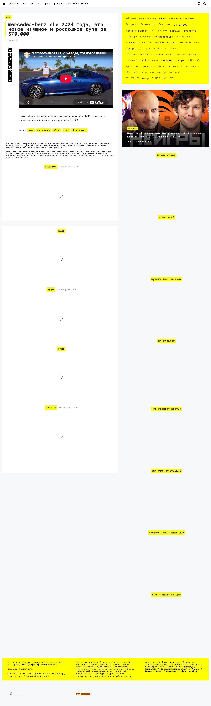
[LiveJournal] (10, 76)
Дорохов (175, 31)
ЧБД (128, 72)
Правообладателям (77, 3)
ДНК (152, 30)
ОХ (139, 48)
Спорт (180, 60)
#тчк (159, 671)
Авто (8, 17)
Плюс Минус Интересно (139, 54)
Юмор (145, 78)
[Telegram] (10, 59)
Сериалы (167, 60)
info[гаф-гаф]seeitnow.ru (39, 664)
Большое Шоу (148, 24)
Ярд (171, 78)
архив (47, 3)
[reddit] (10, 80)
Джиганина (162, 30)
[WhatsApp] (10, 72)
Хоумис (184, 66)
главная (14, 3)
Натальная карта (189, 42)
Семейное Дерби (149, 60)
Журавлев (190, 31)
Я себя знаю (159, 78)
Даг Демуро (43, 130)
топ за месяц (54, 674)
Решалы (192, 54)
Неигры (130, 48)
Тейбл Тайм (193, 60)
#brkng (188, 667)
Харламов (172, 66)
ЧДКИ (135, 72)
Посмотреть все (69, 167)
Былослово (165, 24)
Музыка (171, 42)
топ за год (14, 676)
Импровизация (164, 37)
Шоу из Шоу (176, 72)
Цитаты (195, 66)
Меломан (159, 42)
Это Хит (188, 72)
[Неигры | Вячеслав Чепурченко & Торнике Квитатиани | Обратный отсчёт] (165, 118)
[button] (199, 3)
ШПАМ (152, 72)
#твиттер (171, 671)
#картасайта (189, 671)
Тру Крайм (132, 66)
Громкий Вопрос (137, 31)
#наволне (150, 669)
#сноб (195, 669)
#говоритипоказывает (174, 669)
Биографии (132, 24)
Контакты (132, 42)
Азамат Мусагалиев (182, 18)
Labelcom (131, 18)
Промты (170, 54)
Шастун (162, 72)
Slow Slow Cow (147, 18)
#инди (148, 671)
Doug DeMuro (79, 130)
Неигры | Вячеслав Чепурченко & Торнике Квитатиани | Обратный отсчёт (164, 135)
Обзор (57, 130)
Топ (38, 3)
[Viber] (10, 67)
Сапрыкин (131, 60)
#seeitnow (168, 662)
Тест (66, 130)
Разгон (181, 54)
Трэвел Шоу (148, 66)
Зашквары (131, 37)
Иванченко (146, 37)
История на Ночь (185, 36)
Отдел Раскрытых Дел (155, 48)
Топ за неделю (32, 674)
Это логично (132, 78)
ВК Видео (181, 24)
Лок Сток (146, 42)
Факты (161, 66)
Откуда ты (174, 48)
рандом (58, 3)
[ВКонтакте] (10, 50)
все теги (27, 3)
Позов (159, 54)
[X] (10, 63)
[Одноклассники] (10, 55)
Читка (144, 72)
